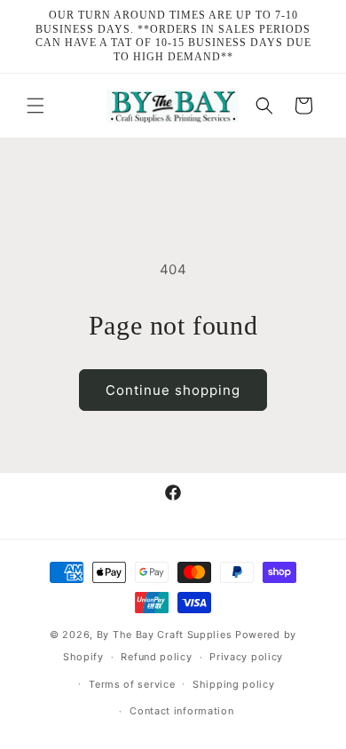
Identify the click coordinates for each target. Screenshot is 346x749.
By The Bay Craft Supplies (166, 634)
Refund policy (156, 656)
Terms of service (132, 684)
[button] (35, 105)
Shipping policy (234, 684)
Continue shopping (173, 390)
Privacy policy (246, 656)
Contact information (181, 711)
